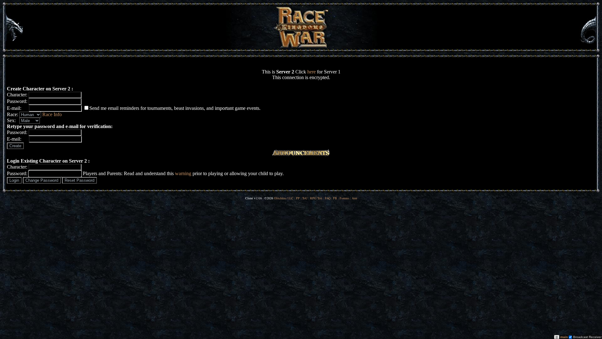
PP (298, 198)
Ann (354, 198)
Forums (344, 198)
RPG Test (316, 198)
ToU (305, 198)
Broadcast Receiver (586, 337)
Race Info (52, 114)
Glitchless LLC (283, 198)
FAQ (327, 198)
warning (183, 173)
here (311, 71)
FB (335, 198)
